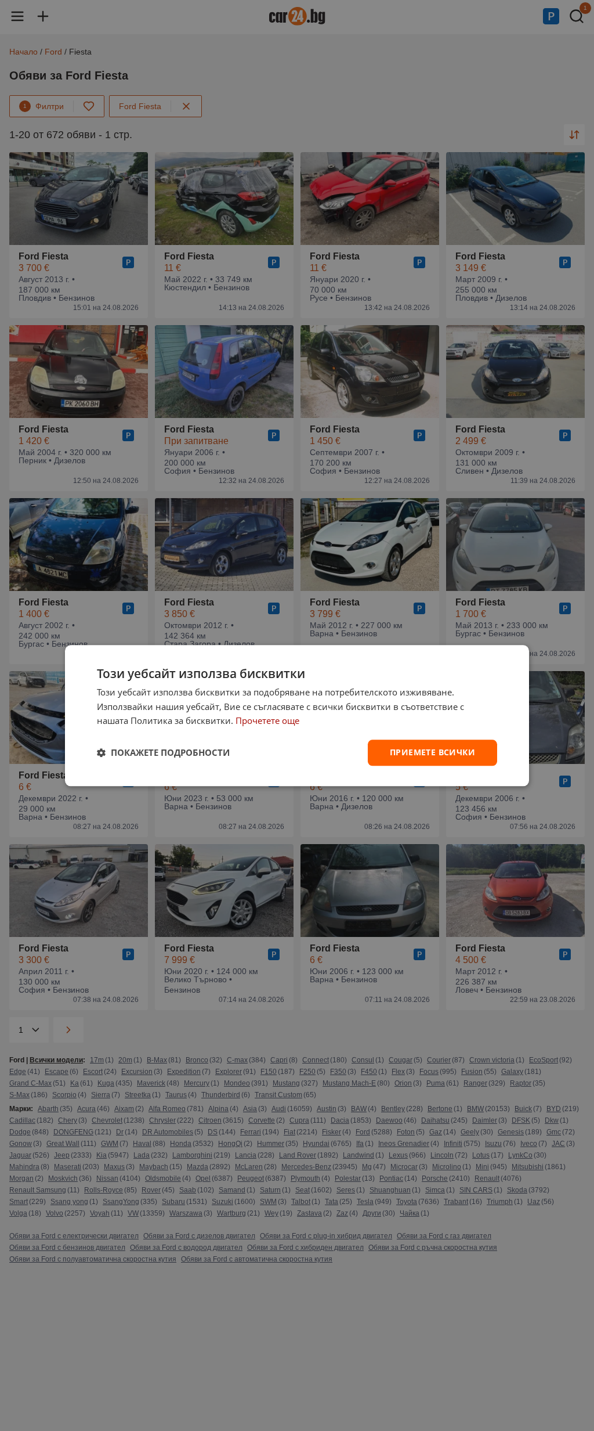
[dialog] (297, 715)
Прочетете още (267, 721)
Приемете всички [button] (432, 752)
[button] (163, 753)
